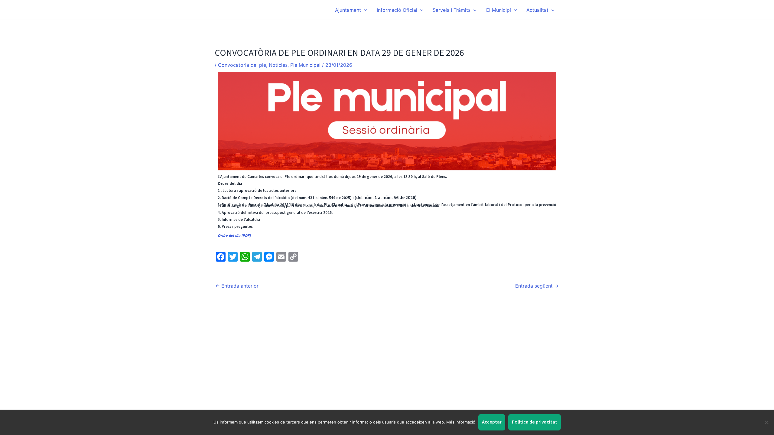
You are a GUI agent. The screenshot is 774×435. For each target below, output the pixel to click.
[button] (364, 9)
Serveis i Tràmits (451, 10)
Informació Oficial (397, 10)
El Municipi (498, 10)
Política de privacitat (534, 422)
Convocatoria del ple (242, 65)
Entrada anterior (237, 285)
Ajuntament (348, 10)
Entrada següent (537, 285)
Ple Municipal (305, 65)
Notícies (278, 65)
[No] (766, 422)
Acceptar (492, 422)
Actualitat (537, 10)
